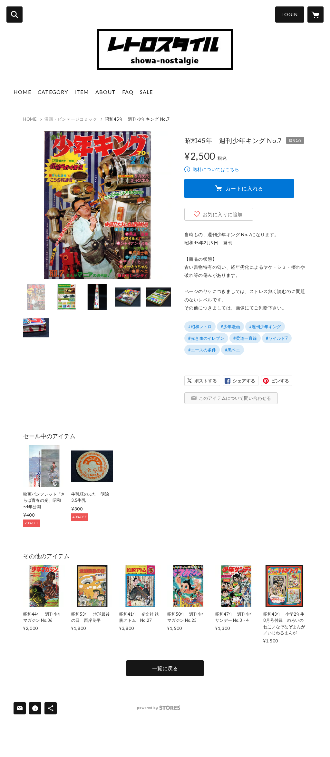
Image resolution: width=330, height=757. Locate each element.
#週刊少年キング (265, 326)
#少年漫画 (230, 326)
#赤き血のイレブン (206, 338)
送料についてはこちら (216, 169)
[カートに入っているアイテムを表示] (315, 14)
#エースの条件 (202, 349)
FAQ (127, 92)
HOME (22, 92)
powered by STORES (159, 707)
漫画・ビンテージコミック (70, 119)
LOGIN (290, 14)
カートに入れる (245, 188)
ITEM (81, 92)
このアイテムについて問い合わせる (235, 398)
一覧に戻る (165, 668)
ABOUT (105, 92)
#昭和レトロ (200, 326)
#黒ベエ (232, 349)
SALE (146, 92)
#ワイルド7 (277, 338)
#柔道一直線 (245, 338)
